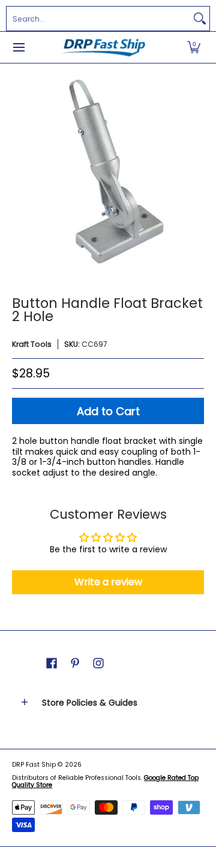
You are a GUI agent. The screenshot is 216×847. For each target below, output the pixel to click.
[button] (194, 47)
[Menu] (18, 47)
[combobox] (98, 19)
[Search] (199, 19)
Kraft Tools (32, 344)
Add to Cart (108, 411)
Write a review (108, 582)
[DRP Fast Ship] (104, 47)
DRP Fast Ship (34, 764)
